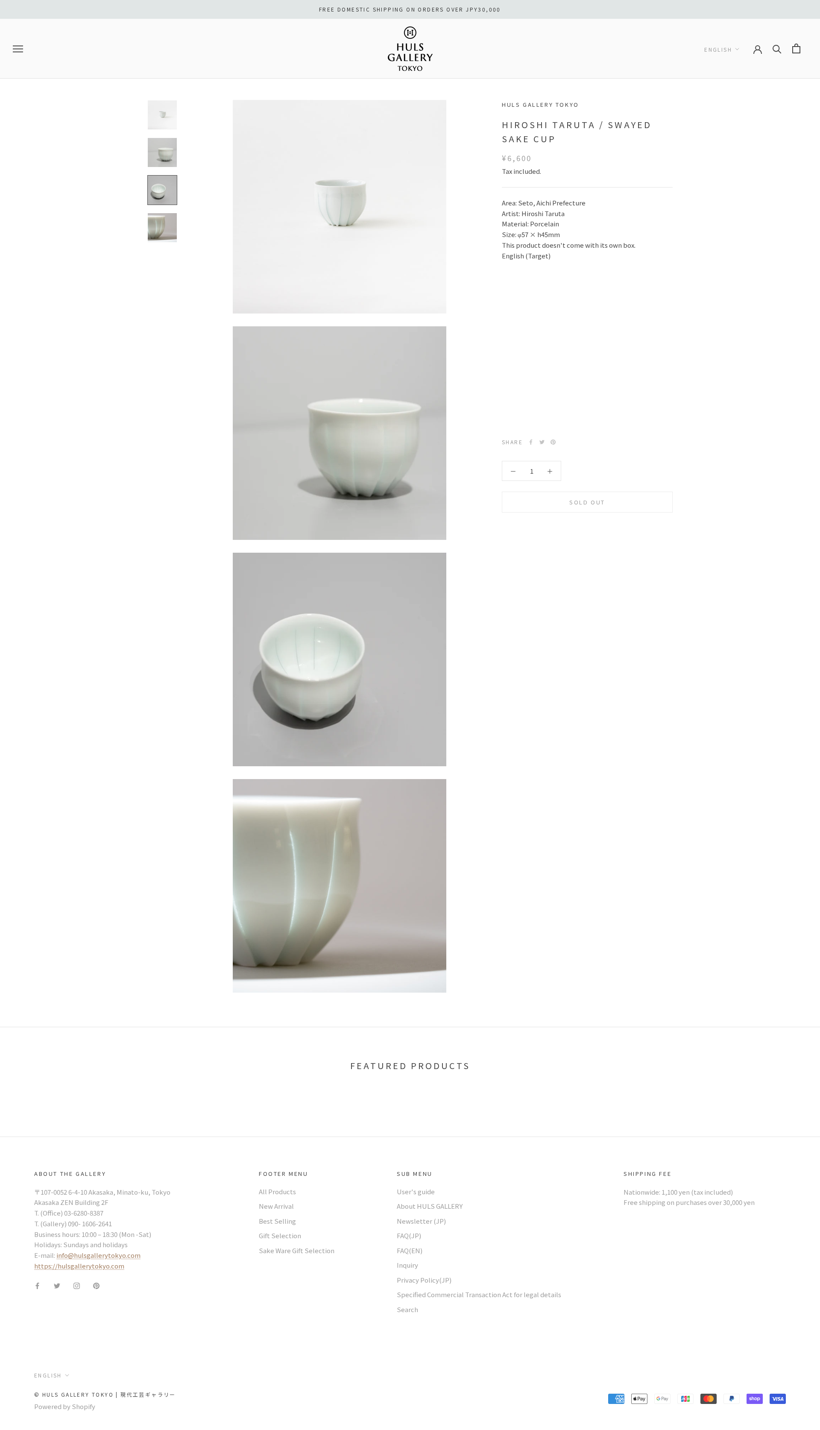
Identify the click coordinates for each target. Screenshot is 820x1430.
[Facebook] (530, 442)
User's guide (416, 1191)
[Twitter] (542, 442)
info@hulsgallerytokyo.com (98, 1255)
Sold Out (587, 502)
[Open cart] (796, 48)
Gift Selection (280, 1235)
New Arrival (276, 1205)
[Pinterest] (553, 442)
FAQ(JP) (409, 1235)
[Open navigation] (18, 49)
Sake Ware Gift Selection (296, 1250)
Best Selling (277, 1220)
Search (407, 1309)
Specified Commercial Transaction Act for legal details (479, 1294)
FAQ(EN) (409, 1250)
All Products (277, 1191)
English (718, 49)
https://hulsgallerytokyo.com (79, 1265)
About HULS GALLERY (430, 1205)
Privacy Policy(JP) (424, 1279)
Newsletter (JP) (421, 1220)
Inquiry (407, 1264)
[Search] (777, 48)
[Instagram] (76, 1285)
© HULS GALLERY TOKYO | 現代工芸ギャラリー (105, 1394)
